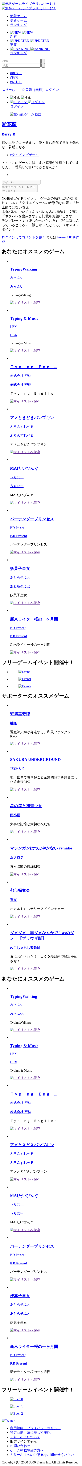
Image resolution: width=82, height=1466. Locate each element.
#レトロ (16, 82)
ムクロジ (17, 857)
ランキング (18, 25)
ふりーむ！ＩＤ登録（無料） (23, 90)
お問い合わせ (20, 1446)
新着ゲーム (18, 16)
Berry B (8, 134)
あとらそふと (20, 577)
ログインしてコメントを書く (23, 237)
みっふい (17, 277)
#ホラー (16, 73)
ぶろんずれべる (22, 426)
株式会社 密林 (20, 375)
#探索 (14, 77)
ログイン (52, 90)
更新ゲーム (18, 20)
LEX (13, 326)
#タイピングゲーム (24, 155)
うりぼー (17, 477)
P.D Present (17, 527)
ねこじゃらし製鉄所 (25, 947)
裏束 (13, 900)
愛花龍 (9, 124)
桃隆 (13, 723)
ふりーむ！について (25, 1437)
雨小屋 (15, 815)
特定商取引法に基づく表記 (30, 1432)
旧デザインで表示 (23, 1441)
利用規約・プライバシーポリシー (35, 1428)
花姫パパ (17, 768)
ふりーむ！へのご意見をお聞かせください (42, 1454)
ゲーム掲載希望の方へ (27, 1450)
